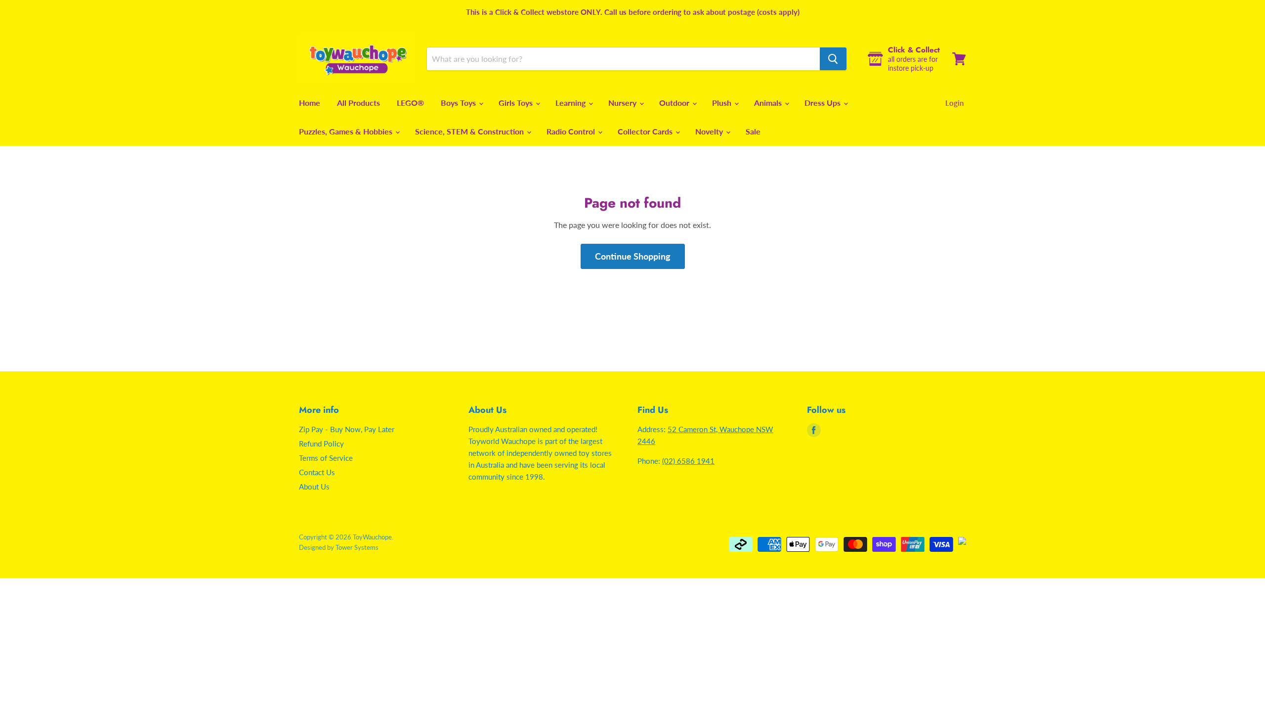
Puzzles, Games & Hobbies (346, 131)
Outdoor (675, 102)
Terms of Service (326, 457)
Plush (722, 102)
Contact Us (317, 472)
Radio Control (572, 131)
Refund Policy (321, 443)
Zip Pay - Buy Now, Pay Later (346, 429)
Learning (571, 102)
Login (954, 102)
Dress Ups (823, 102)
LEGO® (410, 102)
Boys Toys (459, 102)
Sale (753, 131)
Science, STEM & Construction (470, 131)
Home (309, 102)
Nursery (623, 102)
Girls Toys (517, 102)
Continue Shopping (633, 256)
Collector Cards (646, 131)
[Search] (833, 58)
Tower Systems (357, 547)
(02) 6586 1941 (688, 460)
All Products (358, 102)
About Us (314, 486)
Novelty (710, 131)
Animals (769, 102)
